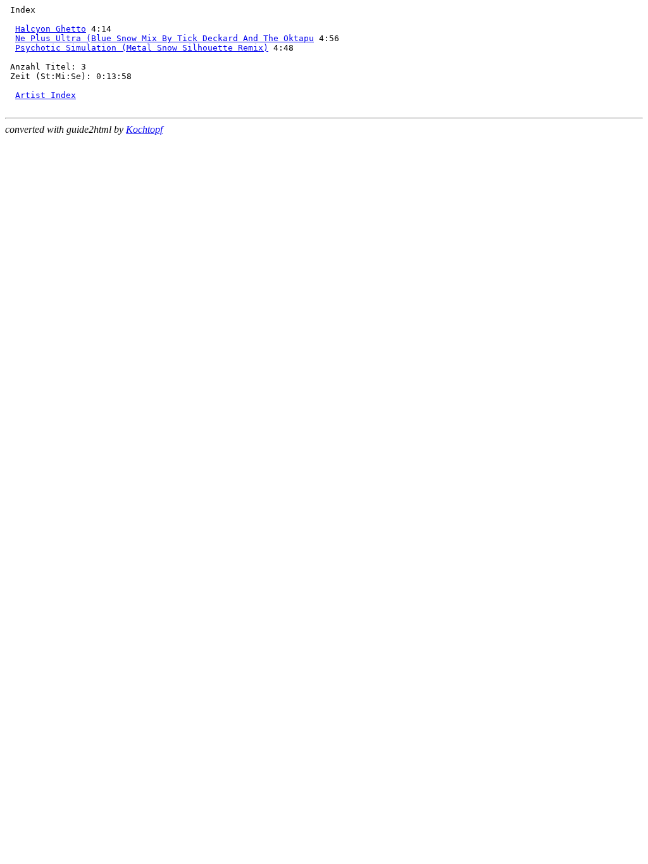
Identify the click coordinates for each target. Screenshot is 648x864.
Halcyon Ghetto (50, 29)
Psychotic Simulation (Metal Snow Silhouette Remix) (141, 47)
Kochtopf (144, 129)
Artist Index (45, 95)
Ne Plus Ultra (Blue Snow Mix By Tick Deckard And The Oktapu (164, 38)
